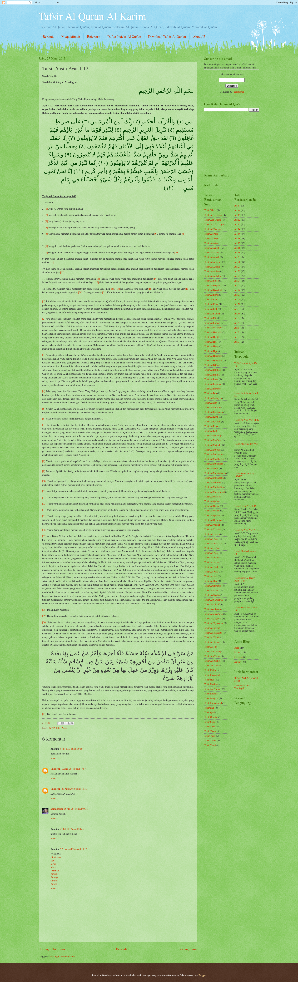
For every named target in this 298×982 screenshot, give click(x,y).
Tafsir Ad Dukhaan (213, 215)
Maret (237, 652)
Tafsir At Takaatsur (213, 632)
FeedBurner (238, 91)
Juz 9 (236, 341)
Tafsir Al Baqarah (212, 285)
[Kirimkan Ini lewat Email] (59, 723)
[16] (112, 288)
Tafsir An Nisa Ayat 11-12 (246, 419)
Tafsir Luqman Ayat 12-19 (245, 365)
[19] (187, 288)
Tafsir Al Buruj (211, 294)
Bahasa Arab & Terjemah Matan (246, 679)
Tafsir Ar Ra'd (210, 581)
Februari (238, 657)
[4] (46, 227)
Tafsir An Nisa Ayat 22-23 (246, 529)
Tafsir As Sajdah (212, 595)
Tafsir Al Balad (211, 280)
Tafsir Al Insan (211, 379)
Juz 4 (236, 318)
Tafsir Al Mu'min (212, 449)
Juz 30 (237, 313)
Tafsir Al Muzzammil (214, 492)
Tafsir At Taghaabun (213, 623)
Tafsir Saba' (209, 721)
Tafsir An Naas (211, 538)
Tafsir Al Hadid (211, 337)
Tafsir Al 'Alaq (211, 233)
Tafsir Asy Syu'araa (213, 613)
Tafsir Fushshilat (212, 675)
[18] (150, 288)
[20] (80, 292)
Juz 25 (237, 285)
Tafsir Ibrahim (211, 684)
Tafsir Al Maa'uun (212, 440)
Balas (53, 758)
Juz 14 (237, 229)
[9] (46, 252)
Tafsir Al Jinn (210, 402)
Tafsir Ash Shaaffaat (213, 599)
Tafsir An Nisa (211, 571)
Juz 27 (237, 294)
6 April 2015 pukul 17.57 (74, 768)
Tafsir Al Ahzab (211, 257)
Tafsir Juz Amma (212, 688)
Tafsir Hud (209, 679)
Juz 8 (236, 337)
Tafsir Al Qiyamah (213, 520)
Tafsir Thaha (210, 731)
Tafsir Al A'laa (211, 243)
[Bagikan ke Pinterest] (72, 723)
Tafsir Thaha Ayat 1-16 (245, 505)
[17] (118, 288)
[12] (62, 272)
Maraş (53, 867)
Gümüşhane (56, 857)
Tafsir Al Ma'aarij (212, 435)
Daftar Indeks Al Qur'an (124, 36)
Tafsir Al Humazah (213, 360)
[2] (46, 214)
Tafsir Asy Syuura (212, 618)
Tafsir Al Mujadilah (213, 463)
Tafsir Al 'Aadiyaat (213, 229)
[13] (98, 278)
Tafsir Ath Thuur (212, 656)
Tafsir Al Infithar (212, 374)
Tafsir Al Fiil (210, 318)
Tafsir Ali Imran (212, 534)
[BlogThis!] (62, 723)
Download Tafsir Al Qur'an (167, 36)
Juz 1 (236, 205)
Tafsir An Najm (211, 557)
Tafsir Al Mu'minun (213, 454)
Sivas (53, 863)
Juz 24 (237, 280)
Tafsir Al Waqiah (212, 524)
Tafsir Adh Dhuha (212, 219)
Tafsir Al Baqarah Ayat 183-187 (245, 475)
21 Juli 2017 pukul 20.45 (72, 829)
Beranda (48, 36)
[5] (46, 233)
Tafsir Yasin (61, 727)
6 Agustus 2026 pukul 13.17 (73, 849)
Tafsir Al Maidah (212, 445)
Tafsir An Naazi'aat (213, 543)
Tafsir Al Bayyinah (213, 290)
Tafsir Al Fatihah (212, 313)
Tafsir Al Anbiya (212, 266)
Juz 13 (237, 224)
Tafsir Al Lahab (211, 426)
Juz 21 (237, 266)
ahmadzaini (57, 809)
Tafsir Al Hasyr (211, 346)
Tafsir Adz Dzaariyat (214, 224)
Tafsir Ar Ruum (211, 590)
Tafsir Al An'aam (212, 262)
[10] (176, 252)
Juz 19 (237, 252)
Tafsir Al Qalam (212, 505)
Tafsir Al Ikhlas (211, 365)
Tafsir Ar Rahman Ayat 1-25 (246, 394)
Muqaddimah (70, 36)
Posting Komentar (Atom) (63, 956)
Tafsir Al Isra (210, 393)
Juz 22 (52, 727)
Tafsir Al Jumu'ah (212, 407)
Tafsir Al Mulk (211, 468)
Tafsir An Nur (210, 576)
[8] (46, 246)
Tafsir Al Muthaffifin (214, 487)
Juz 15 (237, 233)
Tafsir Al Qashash (212, 515)
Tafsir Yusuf (210, 745)
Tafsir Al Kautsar (212, 421)
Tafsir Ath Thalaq (212, 651)
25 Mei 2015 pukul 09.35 (76, 808)
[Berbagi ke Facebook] (69, 723)
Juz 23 (237, 276)
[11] (51, 262)
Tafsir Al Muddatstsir (214, 459)
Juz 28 (237, 299)
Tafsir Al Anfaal (212, 271)
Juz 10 (237, 210)
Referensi (93, 36)
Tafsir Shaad (210, 726)
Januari (237, 661)
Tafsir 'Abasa (210, 210)
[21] (104, 292)
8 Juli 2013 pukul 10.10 (71, 748)
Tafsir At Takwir (212, 637)
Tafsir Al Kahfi (211, 416)
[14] (155, 278)
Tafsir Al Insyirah (212, 388)
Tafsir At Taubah (212, 642)
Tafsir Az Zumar (212, 665)
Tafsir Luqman (211, 693)
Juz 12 (237, 219)
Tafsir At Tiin (210, 646)
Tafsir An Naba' (211, 548)
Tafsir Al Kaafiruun (213, 412)
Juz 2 (236, 257)
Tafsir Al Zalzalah (212, 529)
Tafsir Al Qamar (212, 510)
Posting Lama (187, 949)
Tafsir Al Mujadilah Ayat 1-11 (246, 445)
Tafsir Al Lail (210, 430)
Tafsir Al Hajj (210, 341)
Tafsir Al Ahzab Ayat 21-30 (246, 552)
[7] (182, 233)
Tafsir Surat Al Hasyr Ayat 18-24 (244, 579)
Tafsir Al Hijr (210, 351)
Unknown (56, 769)
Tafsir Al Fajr (210, 299)
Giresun (54, 880)
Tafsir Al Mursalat (213, 482)
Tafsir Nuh (209, 707)
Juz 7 (236, 332)
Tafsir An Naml (211, 562)
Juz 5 (236, 322)
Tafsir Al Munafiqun (214, 477)
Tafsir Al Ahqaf (211, 252)
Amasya (54, 877)
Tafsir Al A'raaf (211, 247)
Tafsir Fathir (210, 670)
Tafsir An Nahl (211, 552)
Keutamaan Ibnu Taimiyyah (242, 687)
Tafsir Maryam (211, 698)
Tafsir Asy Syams (212, 609)
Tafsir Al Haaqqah (213, 332)
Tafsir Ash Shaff (212, 604)
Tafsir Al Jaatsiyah (213, 398)
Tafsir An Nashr (211, 567)
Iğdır (53, 860)
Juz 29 (237, 304)
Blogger (202, 975)
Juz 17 (237, 243)
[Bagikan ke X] (65, 723)
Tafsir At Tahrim (212, 627)
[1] (46, 208)
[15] (97, 282)
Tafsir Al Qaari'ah (212, 496)
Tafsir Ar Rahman (212, 585)
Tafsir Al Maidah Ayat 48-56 (246, 609)
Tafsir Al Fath (210, 308)
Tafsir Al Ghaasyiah (213, 327)
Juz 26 (237, 290)
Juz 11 (237, 215)
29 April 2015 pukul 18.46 (74, 788)
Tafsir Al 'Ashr (211, 238)
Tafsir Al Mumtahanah (215, 473)
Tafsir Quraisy (211, 717)
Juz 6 (236, 327)
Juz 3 (236, 308)
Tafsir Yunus (210, 740)
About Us (199, 36)
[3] (46, 221)
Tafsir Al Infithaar (212, 369)
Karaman (55, 870)
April (237, 647)
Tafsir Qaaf (209, 712)
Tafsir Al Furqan (212, 322)
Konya (54, 883)
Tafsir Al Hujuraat (213, 355)
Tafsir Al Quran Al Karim (92, 16)
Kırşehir (54, 873)
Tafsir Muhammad (213, 703)
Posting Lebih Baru (52, 949)
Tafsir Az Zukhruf (212, 660)
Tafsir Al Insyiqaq (212, 384)
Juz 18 (237, 247)
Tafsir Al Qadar (211, 501)
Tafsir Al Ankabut (212, 276)
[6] (155, 233)
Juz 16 (237, 238)
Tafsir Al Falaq (211, 304)
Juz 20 (237, 262)
